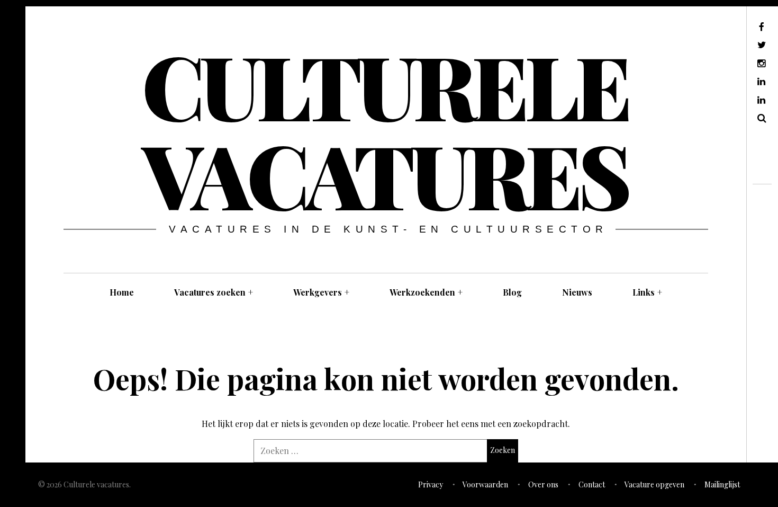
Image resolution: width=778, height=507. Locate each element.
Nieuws (577, 292)
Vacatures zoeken (213, 292)
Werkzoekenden (426, 292)
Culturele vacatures (385, 129)
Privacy (430, 484)
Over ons (543, 484)
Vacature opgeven (654, 484)
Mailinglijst (722, 484)
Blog (512, 292)
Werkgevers (321, 292)
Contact (591, 484)
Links (647, 292)
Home (122, 292)
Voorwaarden (485, 484)
